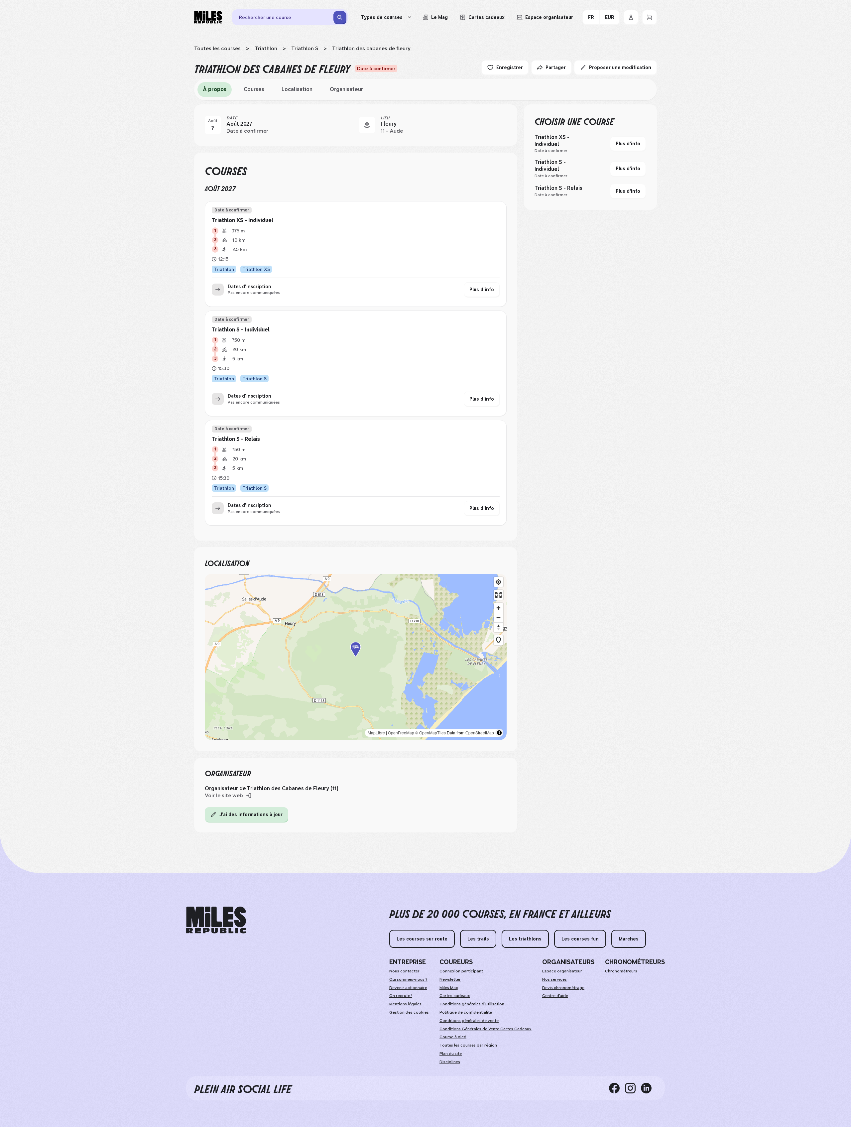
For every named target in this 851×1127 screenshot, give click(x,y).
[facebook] (617, 1088)
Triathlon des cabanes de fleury (371, 48)
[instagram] (633, 1088)
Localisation (297, 89)
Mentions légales (405, 1004)
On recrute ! (400, 995)
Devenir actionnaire (408, 987)
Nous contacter (404, 971)
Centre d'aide (555, 995)
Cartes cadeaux (454, 995)
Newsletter (450, 979)
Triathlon (266, 48)
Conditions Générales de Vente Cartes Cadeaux (485, 1029)
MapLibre (376, 732)
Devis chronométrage (563, 987)
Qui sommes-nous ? (408, 979)
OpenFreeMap (401, 732)
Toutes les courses (217, 48)
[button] (356, 657)
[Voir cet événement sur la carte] (367, 125)
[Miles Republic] (208, 17)
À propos (214, 89)
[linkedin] (649, 1088)
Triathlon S (304, 48)
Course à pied (452, 1037)
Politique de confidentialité (465, 1012)
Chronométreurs (621, 971)
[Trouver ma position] (498, 582)
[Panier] (649, 17)
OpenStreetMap (479, 732)
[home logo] (216, 920)
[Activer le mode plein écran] (498, 595)
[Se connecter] (631, 17)
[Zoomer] (498, 608)
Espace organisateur (562, 971)
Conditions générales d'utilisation (471, 1004)
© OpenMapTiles (430, 732)
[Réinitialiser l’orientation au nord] (498, 627)
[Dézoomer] (498, 617)
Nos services (554, 979)
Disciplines (449, 1062)
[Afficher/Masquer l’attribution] (499, 733)
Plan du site (450, 1053)
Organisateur (346, 89)
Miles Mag (448, 987)
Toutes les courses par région (468, 1045)
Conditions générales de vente (469, 1020)
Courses (254, 89)
